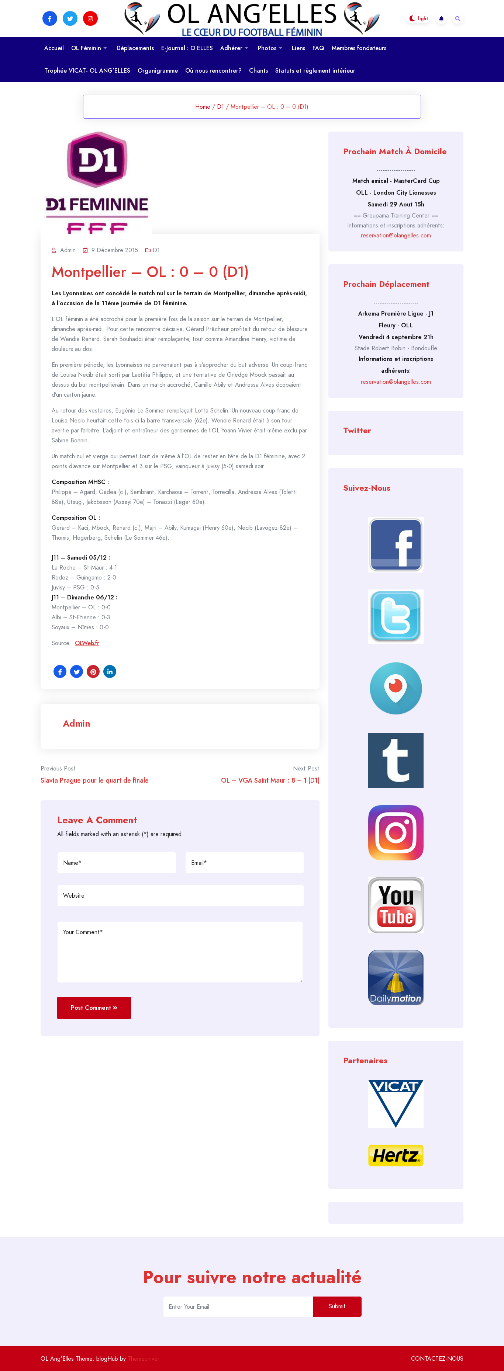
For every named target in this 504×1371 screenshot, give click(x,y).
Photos (267, 48)
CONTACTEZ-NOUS (437, 1358)
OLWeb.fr (87, 643)
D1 (220, 106)
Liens (298, 48)
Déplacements (135, 48)
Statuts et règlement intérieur (315, 70)
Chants (258, 70)
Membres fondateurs (359, 48)
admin (76, 723)
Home (202, 106)
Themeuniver (143, 1358)
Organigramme (158, 70)
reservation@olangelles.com (396, 235)
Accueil (54, 48)
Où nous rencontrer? (213, 70)
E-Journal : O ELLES (187, 48)
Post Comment (91, 1007)
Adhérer (231, 48)
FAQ (318, 48)
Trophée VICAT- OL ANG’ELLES (87, 70)
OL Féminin (86, 48)
